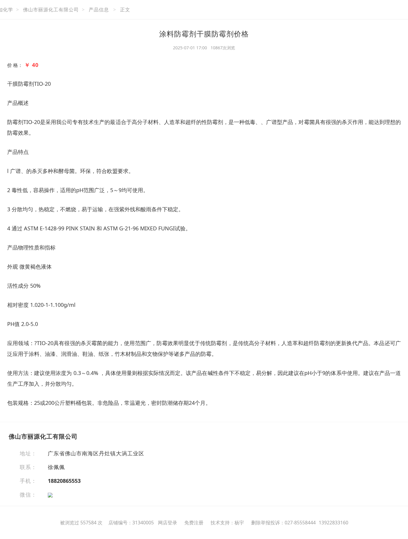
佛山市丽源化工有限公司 (51, 9)
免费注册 (193, 522)
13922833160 (333, 522)
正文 (125, 9)
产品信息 (99, 9)
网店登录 (167, 522)
